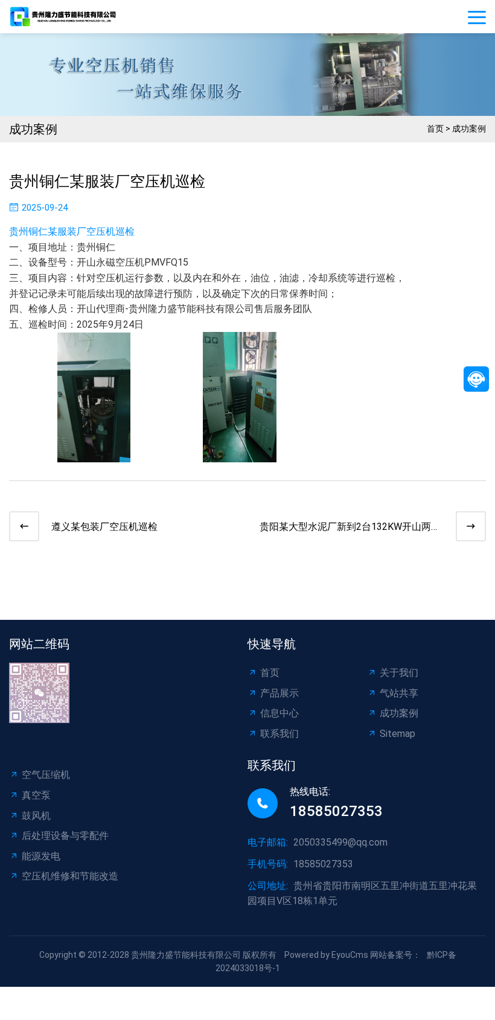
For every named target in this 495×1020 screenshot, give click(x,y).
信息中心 (279, 713)
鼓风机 (36, 815)
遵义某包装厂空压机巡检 (104, 526)
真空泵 (36, 795)
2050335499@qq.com (340, 842)
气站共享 (399, 693)
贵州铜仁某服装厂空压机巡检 (72, 231)
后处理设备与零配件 (65, 835)
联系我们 (279, 733)
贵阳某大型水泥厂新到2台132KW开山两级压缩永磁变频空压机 (350, 528)
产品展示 (279, 693)
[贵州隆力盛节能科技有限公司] (66, 16)
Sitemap (397, 733)
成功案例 (469, 128)
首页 (435, 128)
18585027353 (336, 811)
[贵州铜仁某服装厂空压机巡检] (93, 455)
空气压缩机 (46, 774)
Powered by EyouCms (325, 955)
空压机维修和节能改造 (70, 876)
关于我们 (399, 672)
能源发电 (41, 856)
